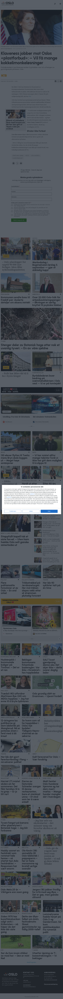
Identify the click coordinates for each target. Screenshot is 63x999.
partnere (32, 493)
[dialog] (31, 499)
